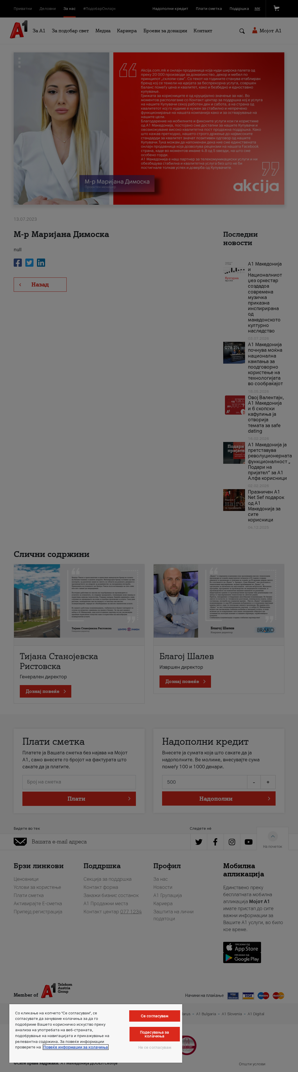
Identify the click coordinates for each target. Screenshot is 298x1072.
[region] (95, 1033)
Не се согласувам (154, 1047)
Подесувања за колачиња (154, 1034)
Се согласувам (154, 1016)
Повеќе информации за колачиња (75, 1047)
